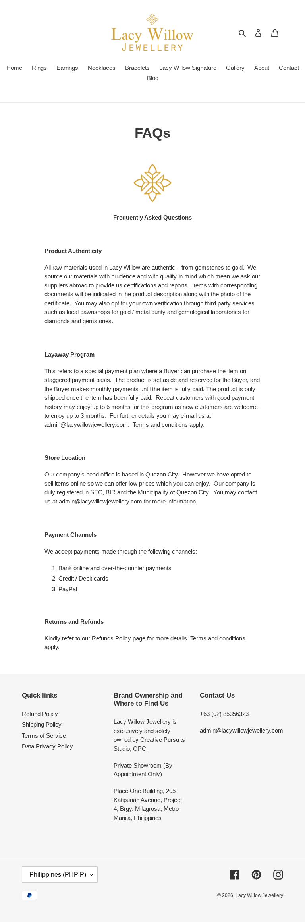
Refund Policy (40, 713)
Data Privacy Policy (47, 746)
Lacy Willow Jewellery (259, 895)
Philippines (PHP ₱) (57, 874)
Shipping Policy (42, 724)
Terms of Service (44, 735)
